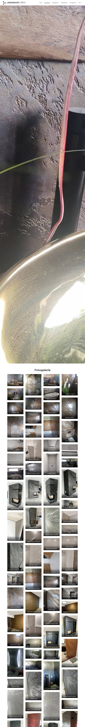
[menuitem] (41, 2)
